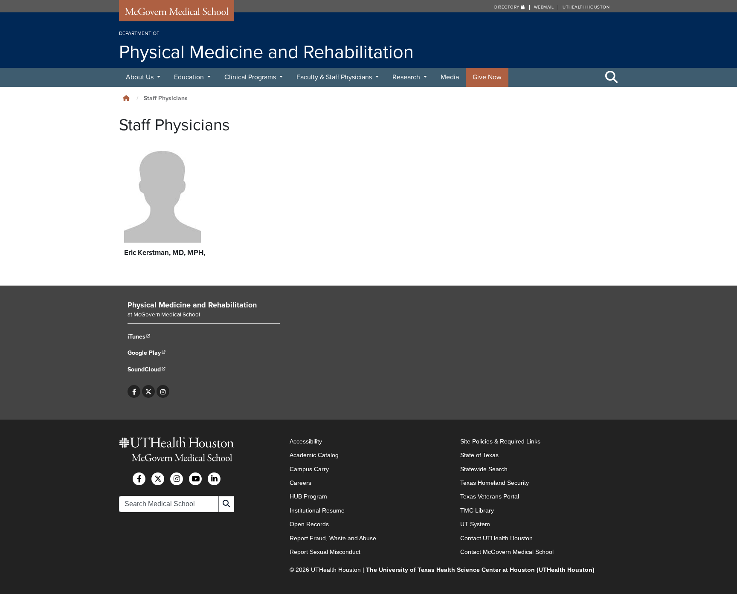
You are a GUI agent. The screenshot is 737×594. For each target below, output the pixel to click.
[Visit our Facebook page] (134, 391)
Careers (300, 482)
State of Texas (479, 455)
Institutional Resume (317, 510)
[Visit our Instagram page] (162, 391)
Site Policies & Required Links (500, 441)
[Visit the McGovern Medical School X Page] (157, 478)
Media (450, 77)
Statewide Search (484, 469)
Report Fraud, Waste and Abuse (333, 538)
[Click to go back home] (126, 98)
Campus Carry (309, 469)
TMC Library (477, 510)
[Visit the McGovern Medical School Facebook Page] (139, 478)
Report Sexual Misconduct (325, 551)
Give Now (487, 77)
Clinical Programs (251, 77)
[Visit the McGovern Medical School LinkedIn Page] (214, 478)
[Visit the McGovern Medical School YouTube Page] (195, 478)
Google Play (147, 352)
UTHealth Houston (586, 7)
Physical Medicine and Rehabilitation (192, 305)
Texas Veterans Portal (489, 496)
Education (190, 77)
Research (407, 77)
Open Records (309, 524)
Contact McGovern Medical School (507, 551)
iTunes (139, 336)
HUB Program (308, 496)
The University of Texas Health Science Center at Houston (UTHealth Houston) (480, 569)
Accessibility (306, 441)
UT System (475, 524)
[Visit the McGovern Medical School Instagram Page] (176, 478)
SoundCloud (147, 369)
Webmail (544, 7)
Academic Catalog (314, 455)
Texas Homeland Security (494, 482)
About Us (140, 77)
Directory (507, 7)
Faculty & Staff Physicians (335, 77)
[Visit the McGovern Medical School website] (176, 13)
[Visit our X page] (148, 391)
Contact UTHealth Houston (496, 538)
